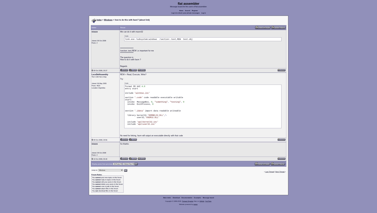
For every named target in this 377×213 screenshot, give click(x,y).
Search (187, 10)
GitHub (202, 201)
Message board (208, 198)
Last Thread (269, 172)
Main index (167, 198)
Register (195, 10)
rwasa (195, 204)
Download (176, 198)
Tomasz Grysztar (187, 201)
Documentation (186, 198)
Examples (197, 198)
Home (181, 10)
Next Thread (280, 172)
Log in (203, 13)
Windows (108, 20)
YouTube (208, 201)
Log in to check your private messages (185, 13)
